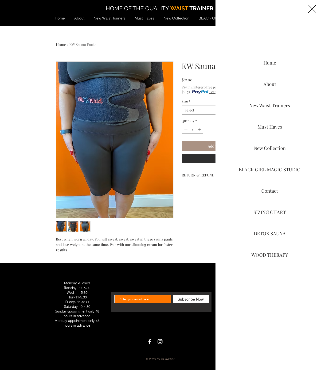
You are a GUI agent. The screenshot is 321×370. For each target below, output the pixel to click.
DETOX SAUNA (270, 233)
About (269, 84)
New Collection (270, 148)
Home (269, 62)
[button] (312, 9)
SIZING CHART (270, 212)
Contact (269, 190)
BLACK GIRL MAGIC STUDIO (270, 169)
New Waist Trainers (269, 105)
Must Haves (270, 126)
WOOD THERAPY (269, 255)
